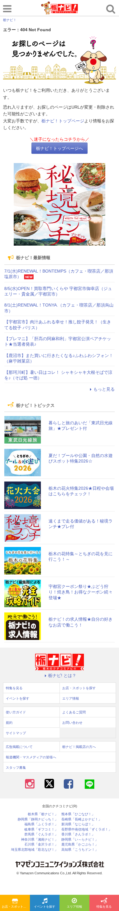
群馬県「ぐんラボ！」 (41, 834)
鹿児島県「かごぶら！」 (79, 844)
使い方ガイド (16, 712)
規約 (9, 722)
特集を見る (14, 688)
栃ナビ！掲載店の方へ (79, 747)
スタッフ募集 (16, 767)
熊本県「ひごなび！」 (78, 814)
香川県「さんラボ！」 (78, 834)
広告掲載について (19, 747)
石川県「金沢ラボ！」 (41, 844)
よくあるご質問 (74, 712)
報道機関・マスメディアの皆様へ (31, 757)
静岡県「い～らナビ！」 (79, 839)
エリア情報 (74, 906)
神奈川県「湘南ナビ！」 (39, 839)
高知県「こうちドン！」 (79, 849)
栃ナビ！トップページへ (59, 148)
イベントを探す (44, 906)
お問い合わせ (72, 722)
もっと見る (104, 389)
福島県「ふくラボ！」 (41, 824)
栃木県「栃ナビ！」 (43, 814)
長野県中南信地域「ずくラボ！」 (86, 829)
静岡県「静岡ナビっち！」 (38, 819)
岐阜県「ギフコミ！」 (41, 829)
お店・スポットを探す (16, 906)
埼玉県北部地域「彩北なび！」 (34, 849)
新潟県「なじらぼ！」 (78, 824)
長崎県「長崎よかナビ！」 (81, 819)
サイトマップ (16, 733)
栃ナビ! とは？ (62, 675)
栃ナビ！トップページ (62, 120)
